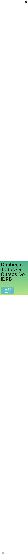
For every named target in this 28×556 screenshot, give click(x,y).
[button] (25, 2)
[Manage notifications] (3, 553)
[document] (14, 278)
